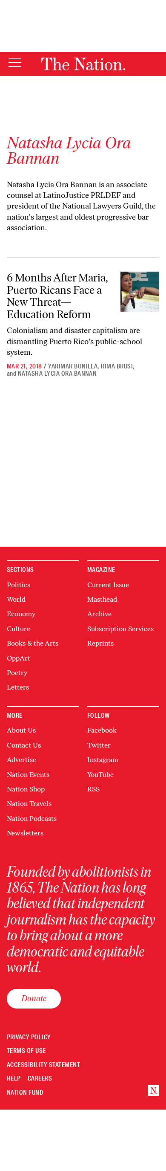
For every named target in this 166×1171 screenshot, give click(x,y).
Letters (18, 687)
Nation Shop (26, 789)
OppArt (18, 658)
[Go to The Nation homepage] (83, 64)
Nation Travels (29, 804)
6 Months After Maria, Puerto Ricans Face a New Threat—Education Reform (57, 296)
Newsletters (25, 833)
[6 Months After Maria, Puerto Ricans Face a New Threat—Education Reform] (139, 292)
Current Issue (108, 585)
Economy (21, 614)
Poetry (17, 673)
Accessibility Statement (43, 1065)
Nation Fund (25, 1092)
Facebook (102, 730)
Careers (40, 1078)
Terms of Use (26, 1051)
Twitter (99, 745)
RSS (93, 789)
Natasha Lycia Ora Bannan (57, 373)
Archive (99, 614)
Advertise (21, 760)
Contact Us (24, 745)
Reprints (100, 643)
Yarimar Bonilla (72, 366)
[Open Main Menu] (15, 63)
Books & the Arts (32, 643)
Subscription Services (120, 629)
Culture (18, 629)
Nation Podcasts (32, 818)
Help (14, 1078)
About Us (21, 730)
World (16, 599)
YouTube (100, 775)
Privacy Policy (29, 1037)
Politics (18, 585)
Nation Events (28, 775)
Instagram (102, 760)
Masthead (102, 599)
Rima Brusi (117, 366)
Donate (33, 998)
